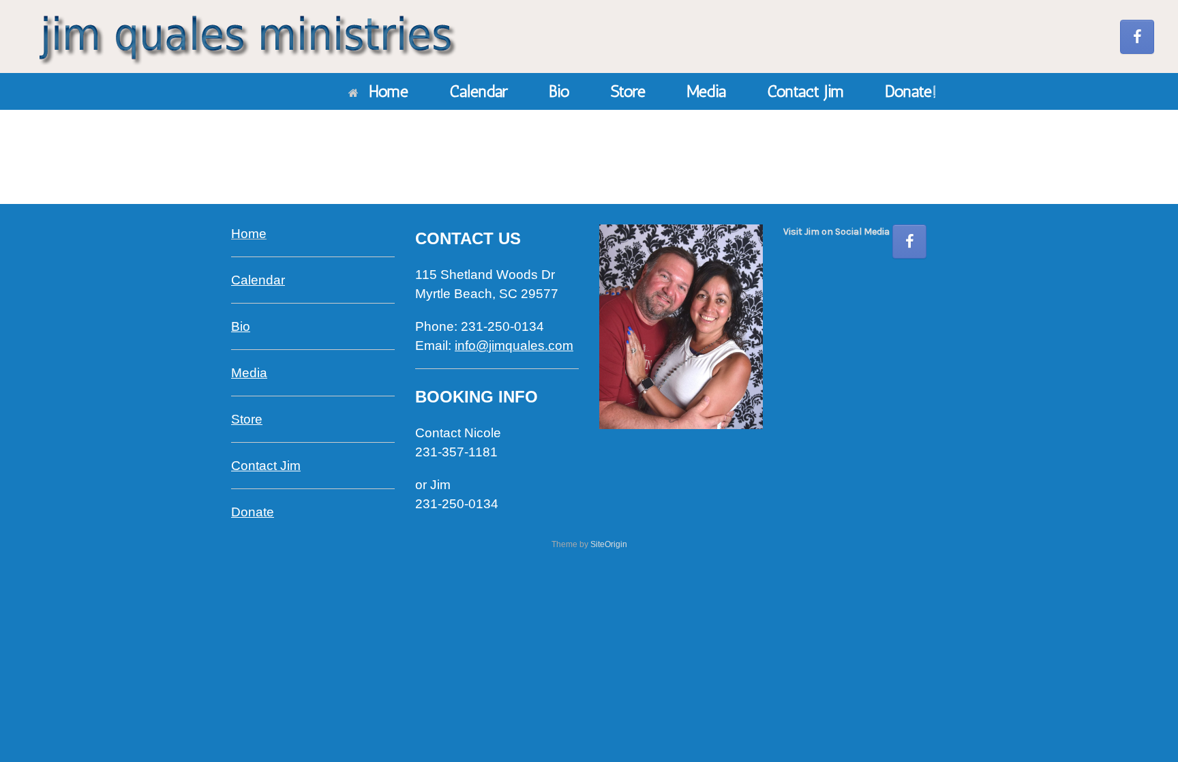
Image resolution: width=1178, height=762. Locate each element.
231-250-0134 (456, 504)
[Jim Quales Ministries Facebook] (1137, 37)
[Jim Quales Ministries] (245, 36)
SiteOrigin (608, 544)
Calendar (478, 91)
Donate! (911, 91)
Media (706, 91)
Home (388, 91)
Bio (559, 91)
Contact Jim (805, 91)
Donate (252, 512)
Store (628, 91)
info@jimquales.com (514, 345)
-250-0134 (502, 326)
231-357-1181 (456, 452)
